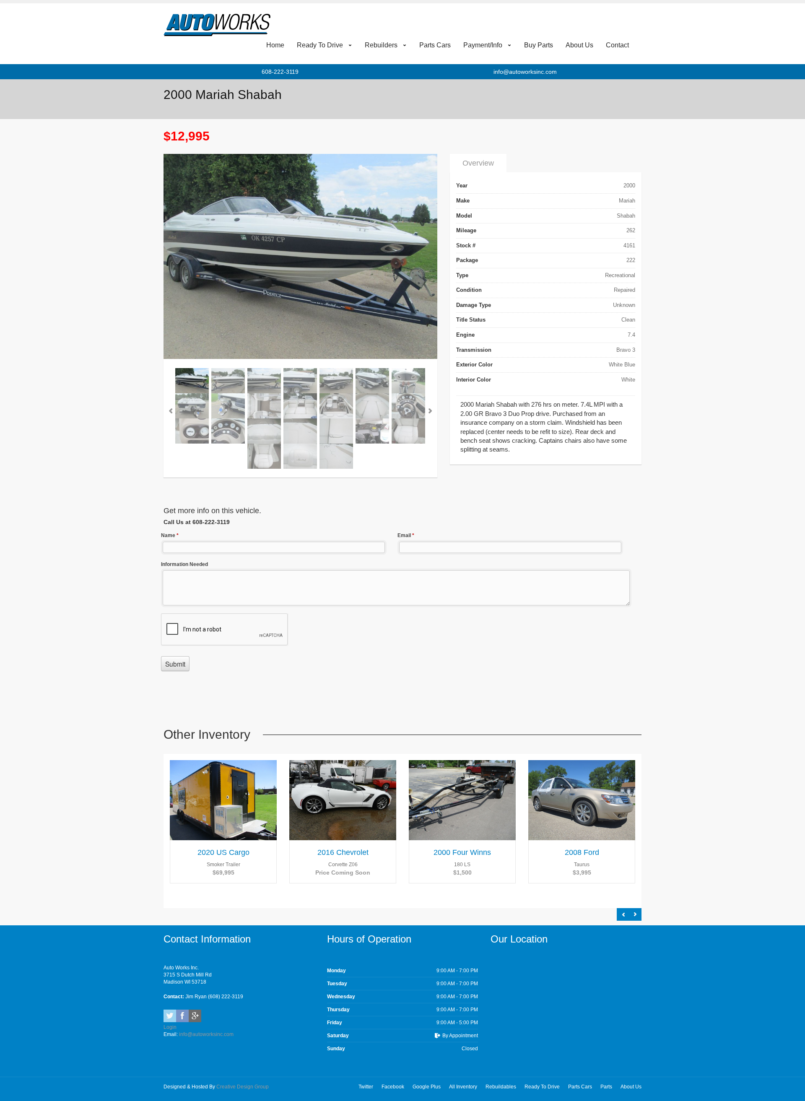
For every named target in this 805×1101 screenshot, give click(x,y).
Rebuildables (501, 1087)
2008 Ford (582, 852)
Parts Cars (435, 45)
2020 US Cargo (223, 852)
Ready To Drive (320, 45)
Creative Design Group (242, 1087)
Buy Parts (538, 45)
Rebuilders (381, 45)
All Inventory (463, 1087)
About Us (579, 45)
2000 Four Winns (462, 852)
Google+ (195, 1016)
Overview (478, 163)
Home (275, 45)
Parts (606, 1087)
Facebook (182, 1016)
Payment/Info (482, 45)
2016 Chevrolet (343, 852)
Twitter (170, 1016)
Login (170, 1027)
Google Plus (427, 1087)
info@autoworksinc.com (525, 71)
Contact (617, 45)
